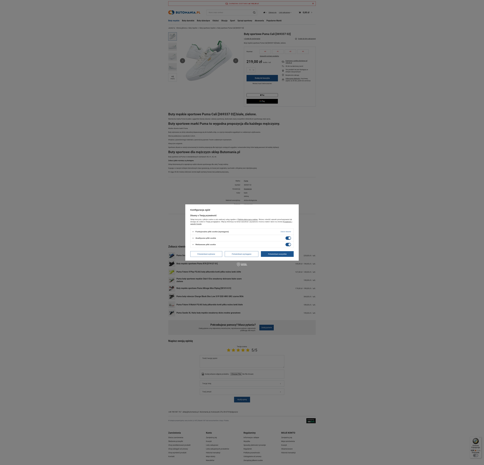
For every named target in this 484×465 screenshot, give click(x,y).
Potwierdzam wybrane (206, 254)
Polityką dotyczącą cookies (248, 219)
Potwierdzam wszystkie (277, 254)
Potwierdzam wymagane (241, 254)
